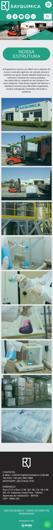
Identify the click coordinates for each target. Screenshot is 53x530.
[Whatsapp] (33, 16)
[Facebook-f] (15, 16)
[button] (48, 4)
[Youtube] (21, 16)
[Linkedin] (27, 16)
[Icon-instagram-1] (9, 16)
